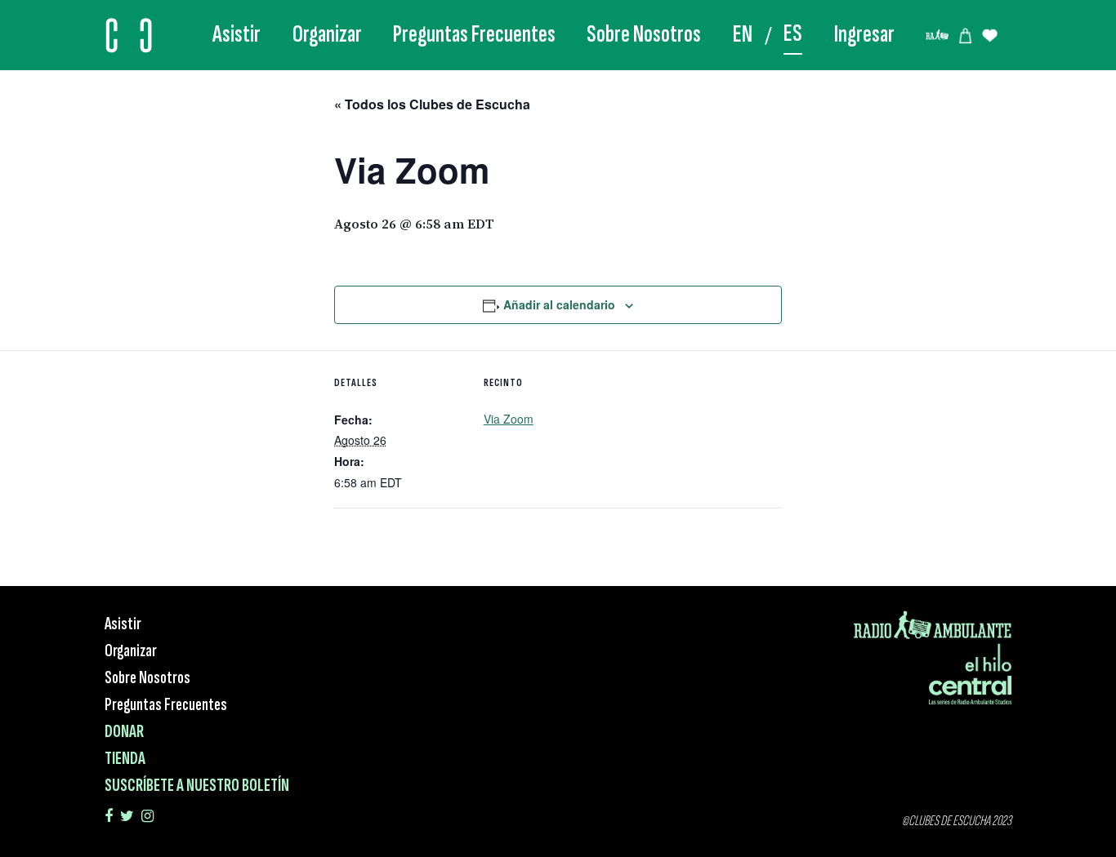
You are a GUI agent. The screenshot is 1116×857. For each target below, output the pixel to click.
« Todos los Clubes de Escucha (432, 104)
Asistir (236, 34)
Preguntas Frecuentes (474, 34)
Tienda (125, 759)
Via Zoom (508, 419)
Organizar (327, 34)
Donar (124, 732)
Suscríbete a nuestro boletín (197, 786)
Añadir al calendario (559, 304)
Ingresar (864, 34)
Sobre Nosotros (644, 34)
